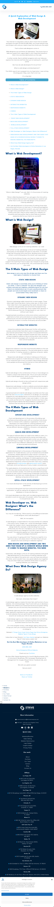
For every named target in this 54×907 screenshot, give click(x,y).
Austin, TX (27, 853)
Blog (4, 692)
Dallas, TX (27, 839)
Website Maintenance (27, 741)
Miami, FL (27, 817)
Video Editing (28, 738)
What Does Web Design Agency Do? (22, 143)
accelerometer (21, 463)
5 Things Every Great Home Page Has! (24, 632)
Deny (27, 898)
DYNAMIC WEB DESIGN (18, 100)
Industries (6, 687)
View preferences (27, 902)
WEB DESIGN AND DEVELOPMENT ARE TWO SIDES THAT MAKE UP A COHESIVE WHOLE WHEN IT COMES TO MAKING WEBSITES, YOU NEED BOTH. (29, 137)
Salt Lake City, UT (27, 824)
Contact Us (6, 700)
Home (5, 685)
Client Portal (7, 696)
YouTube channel (28, 637)
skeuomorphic (19, 394)
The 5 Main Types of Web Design (21, 92)
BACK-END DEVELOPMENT (19, 121)
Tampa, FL (27, 810)
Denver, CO (27, 866)
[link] (27, 793)
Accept (27, 894)
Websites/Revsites (27, 736)
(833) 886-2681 (27, 647)
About (28, 757)
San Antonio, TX (27, 860)
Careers (5, 698)
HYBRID (13, 111)
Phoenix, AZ (27, 795)
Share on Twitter (27, 677)
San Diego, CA (27, 790)
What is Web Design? (17, 88)
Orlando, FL (27, 803)
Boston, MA (27, 871)
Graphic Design (27, 745)
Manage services (5, 890)
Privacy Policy (27, 905)
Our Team (6, 694)
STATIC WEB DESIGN (17, 96)
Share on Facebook (26, 674)
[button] (52, 879)
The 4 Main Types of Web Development (23, 114)
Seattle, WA (27, 831)
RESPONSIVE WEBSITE (17, 107)
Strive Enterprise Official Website (27, 650)
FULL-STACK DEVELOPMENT (19, 128)
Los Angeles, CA (27, 783)
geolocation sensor (36, 463)
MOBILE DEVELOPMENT (18, 124)
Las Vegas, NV (27, 775)
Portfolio (32, 653)
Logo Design (28, 743)
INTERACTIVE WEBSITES (18, 104)
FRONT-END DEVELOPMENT (20, 118)
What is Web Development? (19, 84)
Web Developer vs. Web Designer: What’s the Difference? (28, 131)
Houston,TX (27, 846)
